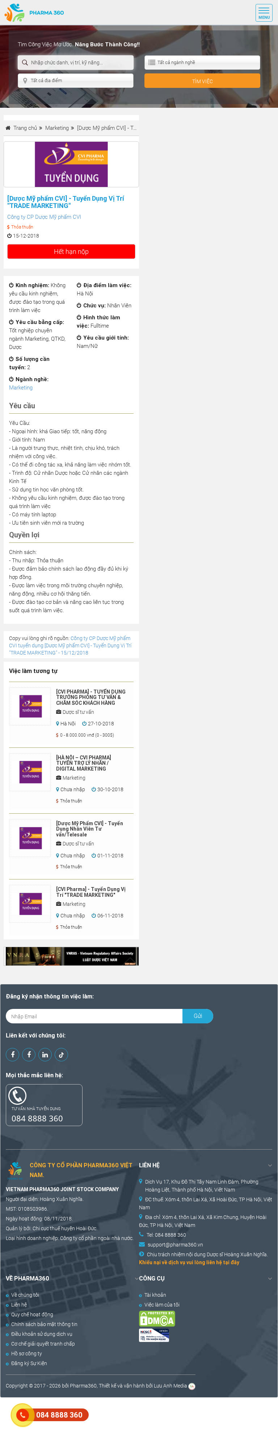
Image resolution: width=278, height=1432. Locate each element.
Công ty (68, 1238)
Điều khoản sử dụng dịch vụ (41, 1334)
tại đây (231, 1262)
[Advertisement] (132, 1414)
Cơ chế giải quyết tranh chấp (43, 1344)
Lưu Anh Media (170, 1386)
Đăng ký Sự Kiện (29, 1363)
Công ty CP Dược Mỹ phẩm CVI (44, 217)
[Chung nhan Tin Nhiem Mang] (199, 1335)
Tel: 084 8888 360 (166, 1235)
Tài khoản (155, 1295)
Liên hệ (19, 1305)
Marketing (21, 387)
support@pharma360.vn (175, 1245)
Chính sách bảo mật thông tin (44, 1324)
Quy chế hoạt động (32, 1314)
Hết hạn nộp (71, 251)
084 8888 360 (37, 1118)
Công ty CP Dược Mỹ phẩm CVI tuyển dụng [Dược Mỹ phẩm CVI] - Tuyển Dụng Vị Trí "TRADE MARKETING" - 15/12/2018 (70, 645)
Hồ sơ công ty (26, 1353)
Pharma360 (83, 1386)
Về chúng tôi (25, 1295)
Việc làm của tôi (162, 1305)
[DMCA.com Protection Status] (199, 1318)
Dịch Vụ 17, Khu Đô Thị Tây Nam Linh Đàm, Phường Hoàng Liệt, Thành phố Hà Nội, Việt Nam (201, 1186)
